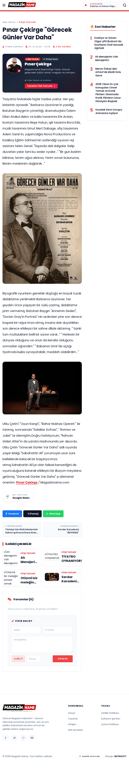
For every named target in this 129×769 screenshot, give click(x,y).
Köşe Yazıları (27, 22)
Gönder (63, 658)
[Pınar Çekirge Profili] (14, 65)
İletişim (72, 724)
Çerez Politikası (110, 724)
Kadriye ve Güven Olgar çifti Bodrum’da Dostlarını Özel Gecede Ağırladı (108, 43)
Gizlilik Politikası (110, 713)
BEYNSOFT (120, 756)
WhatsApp (54, 513)
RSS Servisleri (75, 730)
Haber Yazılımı (91, 756)
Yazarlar (73, 718)
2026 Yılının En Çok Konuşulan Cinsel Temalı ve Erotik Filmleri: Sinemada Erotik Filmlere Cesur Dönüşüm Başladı (108, 92)
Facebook (13, 513)
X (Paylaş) (33, 513)
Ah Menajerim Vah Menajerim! (106, 58)
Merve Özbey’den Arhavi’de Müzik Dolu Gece (108, 72)
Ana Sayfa (9, 22)
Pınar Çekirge (38, 64)
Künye (71, 713)
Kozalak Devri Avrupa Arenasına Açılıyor (108, 111)
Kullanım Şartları (110, 718)
